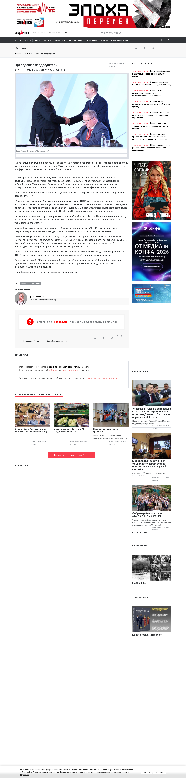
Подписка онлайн (120, 40)
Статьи (28, 40)
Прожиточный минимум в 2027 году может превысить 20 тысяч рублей (151, 73)
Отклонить (160, 772)
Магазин (104, 40)
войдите (53, 367)
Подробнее (24, 775)
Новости (18, 40)
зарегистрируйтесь (70, 367)
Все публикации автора (57, 341)
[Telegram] (153, 48)
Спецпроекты (60, 40)
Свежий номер (76, 40)
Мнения (37, 40)
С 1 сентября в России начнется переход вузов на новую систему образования (150, 115)
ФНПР (38, 284)
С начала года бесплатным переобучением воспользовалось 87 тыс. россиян (147, 93)
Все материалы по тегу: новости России (71, 455)
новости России (27, 284)
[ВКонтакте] (136, 48)
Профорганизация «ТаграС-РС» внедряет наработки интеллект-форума (151, 125)
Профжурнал (92, 40)
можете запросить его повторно (101, 378)
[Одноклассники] (144, 48)
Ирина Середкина (36, 297)
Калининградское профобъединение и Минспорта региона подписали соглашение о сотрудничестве (149, 136)
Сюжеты (47, 40)
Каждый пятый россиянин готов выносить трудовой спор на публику (151, 104)
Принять (146, 772)
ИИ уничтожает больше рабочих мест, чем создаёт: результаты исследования (151, 147)
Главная (18, 54)
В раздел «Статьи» (32, 341)
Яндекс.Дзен (60, 321)
